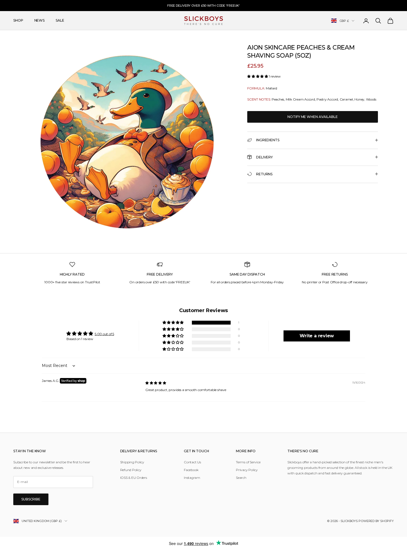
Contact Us (192, 462)
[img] (155, 383)
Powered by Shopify (376, 521)
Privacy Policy (247, 470)
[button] (258, 76)
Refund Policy (130, 470)
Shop (18, 21)
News (39, 21)
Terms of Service (248, 462)
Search (241, 478)
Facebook (191, 470)
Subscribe (30, 499)
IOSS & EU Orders (133, 478)
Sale (60, 21)
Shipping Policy (132, 462)
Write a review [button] (317, 335)
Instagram (192, 478)
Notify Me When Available (312, 116)
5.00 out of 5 (104, 334)
